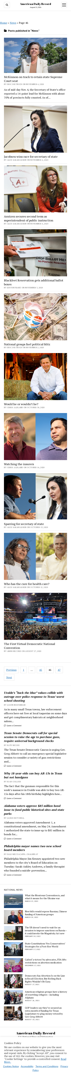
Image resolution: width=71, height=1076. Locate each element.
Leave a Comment (13, 725)
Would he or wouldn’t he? (21, 404)
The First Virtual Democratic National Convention (29, 646)
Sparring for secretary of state (24, 524)
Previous (11, 670)
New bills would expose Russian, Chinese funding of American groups (46, 913)
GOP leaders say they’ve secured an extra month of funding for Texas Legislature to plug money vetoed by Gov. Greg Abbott (44, 1012)
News (13, 23)
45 (40, 670)
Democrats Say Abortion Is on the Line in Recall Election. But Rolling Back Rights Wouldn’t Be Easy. (45, 978)
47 (59, 670)
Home (3, 23)
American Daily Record (35, 4)
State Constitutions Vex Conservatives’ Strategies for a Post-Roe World (45, 945)
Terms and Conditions (47, 1066)
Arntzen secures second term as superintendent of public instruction (28, 218)
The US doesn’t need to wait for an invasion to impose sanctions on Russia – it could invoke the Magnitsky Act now (46, 930)
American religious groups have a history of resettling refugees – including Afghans (46, 994)
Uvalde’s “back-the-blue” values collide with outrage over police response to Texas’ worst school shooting (34, 696)
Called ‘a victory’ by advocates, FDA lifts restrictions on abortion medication (45, 961)
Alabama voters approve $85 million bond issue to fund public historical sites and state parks (34, 810)
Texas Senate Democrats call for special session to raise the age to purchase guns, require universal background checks (32, 737)
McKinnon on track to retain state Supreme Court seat (33, 79)
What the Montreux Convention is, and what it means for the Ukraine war (45, 897)
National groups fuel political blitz (27, 344)
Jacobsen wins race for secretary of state (31, 156)
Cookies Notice (11, 1066)
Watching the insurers (19, 464)
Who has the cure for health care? (26, 584)
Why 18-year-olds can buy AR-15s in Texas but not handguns (33, 775)
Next (9, 677)
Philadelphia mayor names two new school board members (32, 848)
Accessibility (27, 1066)
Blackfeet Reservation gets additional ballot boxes (33, 282)
